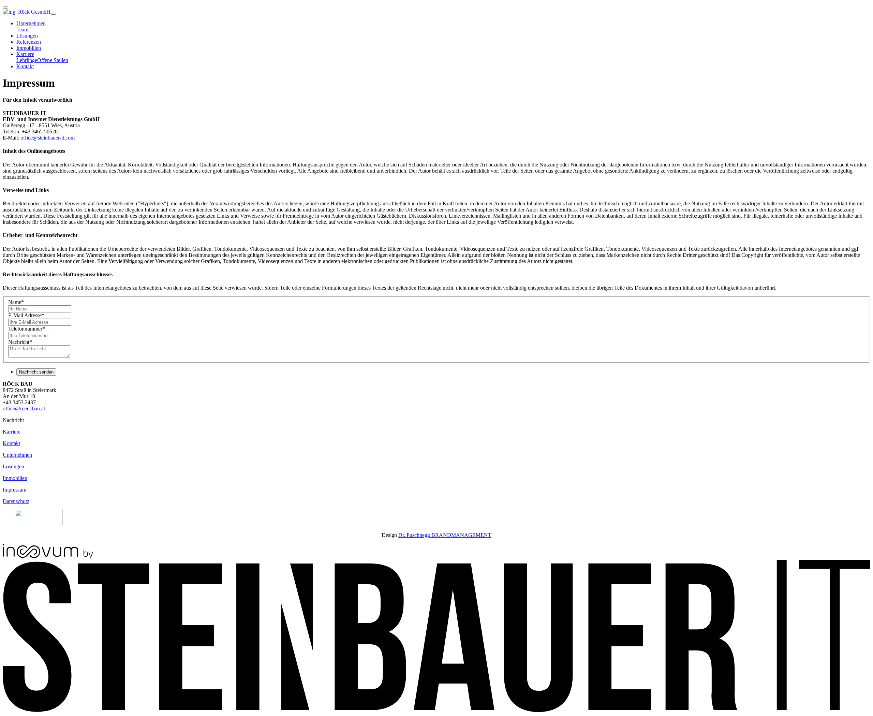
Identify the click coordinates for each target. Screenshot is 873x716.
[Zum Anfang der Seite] (5, 7)
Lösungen (27, 36)
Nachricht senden (36, 372)
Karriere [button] (25, 54)
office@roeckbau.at (24, 408)
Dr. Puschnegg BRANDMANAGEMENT (444, 535)
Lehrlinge (26, 60)
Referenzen (28, 42)
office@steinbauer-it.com (47, 138)
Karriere (11, 432)
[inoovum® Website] (48, 556)
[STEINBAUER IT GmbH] (436, 710)
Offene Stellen (52, 60)
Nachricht (20, 342)
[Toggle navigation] (53, 14)
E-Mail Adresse (26, 315)
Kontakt (25, 66)
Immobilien (28, 48)
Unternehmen (17, 455)
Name (16, 302)
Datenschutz (16, 501)
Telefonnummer (26, 329)
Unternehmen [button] (31, 23)
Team (22, 29)
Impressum (14, 490)
